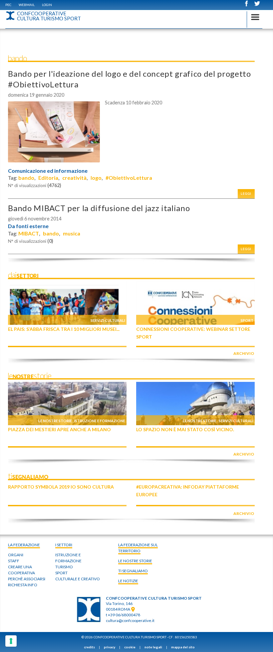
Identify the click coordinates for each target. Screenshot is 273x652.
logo (96, 177)
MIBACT (28, 233)
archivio (243, 353)
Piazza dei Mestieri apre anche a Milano (59, 429)
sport (61, 572)
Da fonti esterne (28, 226)
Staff (13, 560)
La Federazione (24, 544)
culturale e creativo (77, 578)
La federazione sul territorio (138, 547)
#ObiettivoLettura (129, 177)
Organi (15, 554)
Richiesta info (22, 584)
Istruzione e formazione (99, 421)
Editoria (48, 177)
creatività (74, 177)
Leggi (246, 193)
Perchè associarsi (26, 578)
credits (89, 647)
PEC (8, 5)
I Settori (63, 544)
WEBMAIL (27, 5)
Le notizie (128, 580)
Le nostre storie (55, 421)
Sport (247, 320)
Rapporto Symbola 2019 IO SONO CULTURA (61, 487)
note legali (153, 647)
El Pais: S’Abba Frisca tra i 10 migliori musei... (64, 329)
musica (71, 233)
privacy (109, 647)
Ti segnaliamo (133, 570)
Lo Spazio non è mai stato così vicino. (185, 429)
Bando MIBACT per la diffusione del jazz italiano (99, 208)
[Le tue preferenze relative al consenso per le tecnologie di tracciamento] (11, 641)
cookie (130, 647)
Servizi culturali (108, 320)
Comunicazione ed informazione (48, 170)
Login (47, 5)
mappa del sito (183, 647)
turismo (64, 566)
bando (26, 177)
